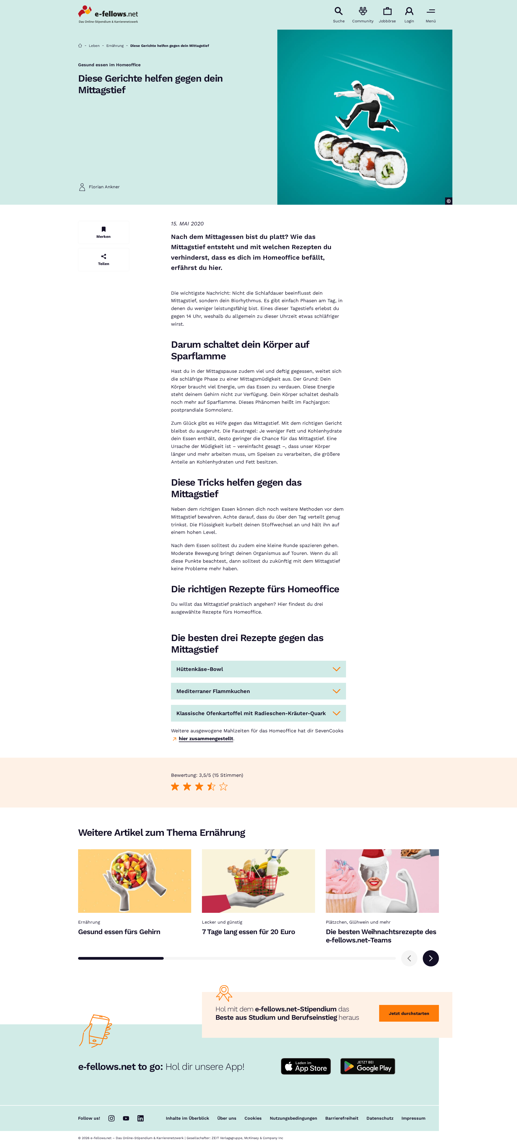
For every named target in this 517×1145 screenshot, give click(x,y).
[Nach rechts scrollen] (431, 958)
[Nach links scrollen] (409, 958)
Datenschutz (379, 1118)
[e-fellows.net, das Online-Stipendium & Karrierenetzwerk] (108, 14)
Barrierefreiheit (341, 1118)
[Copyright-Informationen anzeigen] (448, 201)
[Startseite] (80, 46)
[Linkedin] (140, 1118)
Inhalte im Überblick (187, 1118)
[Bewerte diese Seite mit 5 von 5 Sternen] (223, 786)
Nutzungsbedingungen (293, 1118)
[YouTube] (126, 1118)
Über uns (226, 1118)
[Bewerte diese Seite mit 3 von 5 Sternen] (199, 786)
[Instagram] (111, 1118)
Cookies (253, 1118)
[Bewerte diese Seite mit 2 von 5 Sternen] (187, 786)
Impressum (413, 1118)
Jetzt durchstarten (409, 1013)
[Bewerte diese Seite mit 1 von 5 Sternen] (175, 786)
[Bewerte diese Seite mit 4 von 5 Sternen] (211, 786)
